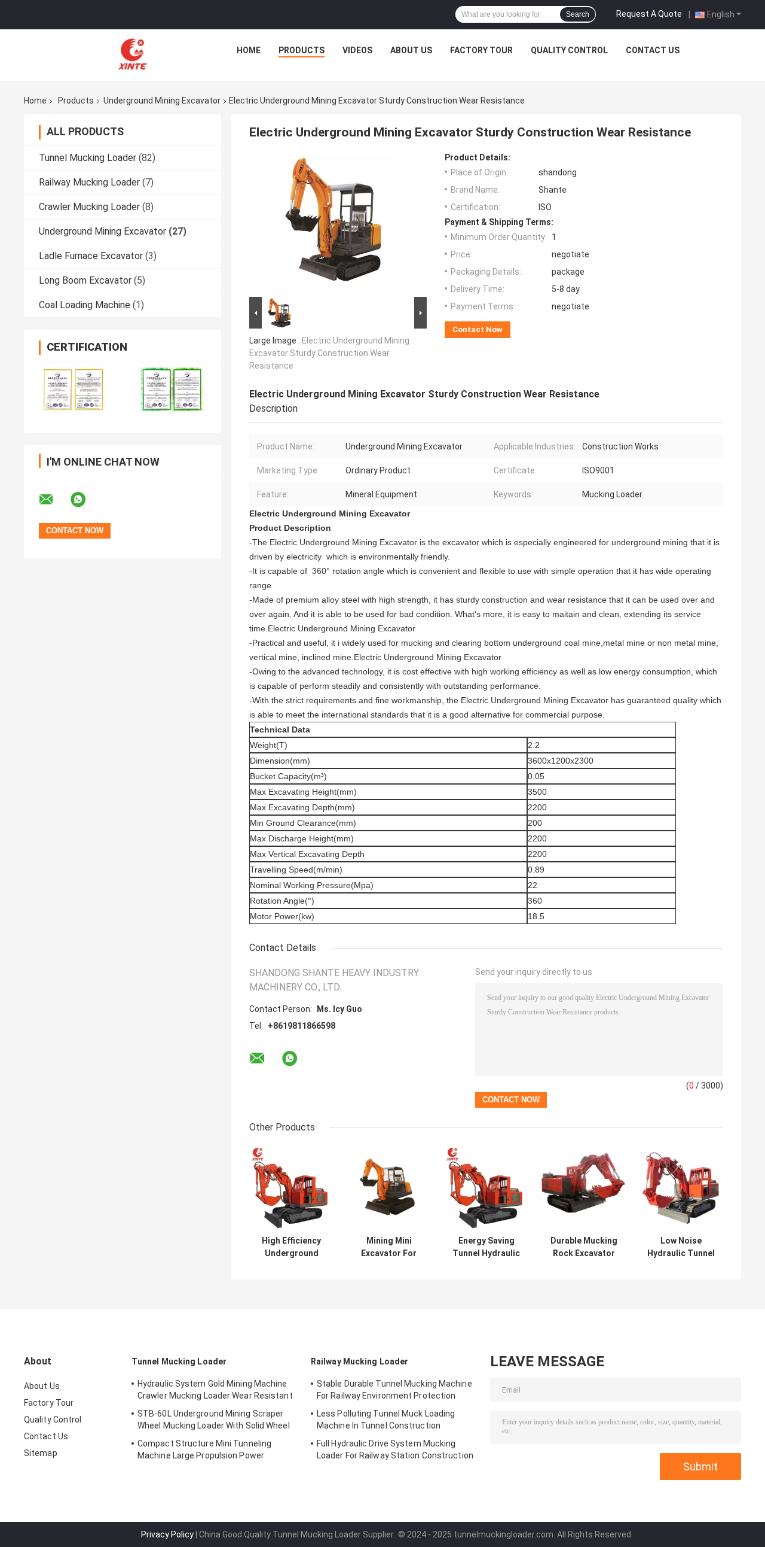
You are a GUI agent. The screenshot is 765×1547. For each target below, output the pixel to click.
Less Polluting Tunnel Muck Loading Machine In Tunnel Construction (386, 1419)
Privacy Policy (167, 1534)
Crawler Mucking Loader (89, 206)
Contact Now (477, 329)
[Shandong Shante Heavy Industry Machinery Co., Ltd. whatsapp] (85, 499)
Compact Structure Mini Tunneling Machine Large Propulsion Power (204, 1449)
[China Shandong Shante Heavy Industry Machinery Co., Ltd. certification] (73, 389)
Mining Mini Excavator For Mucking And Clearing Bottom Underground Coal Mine (389, 1247)
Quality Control (569, 50)
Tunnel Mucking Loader (87, 157)
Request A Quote (649, 14)
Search (577, 14)
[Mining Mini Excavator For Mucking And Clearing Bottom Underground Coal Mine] (389, 1187)
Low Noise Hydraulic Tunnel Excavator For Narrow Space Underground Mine (681, 1247)
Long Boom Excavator (85, 280)
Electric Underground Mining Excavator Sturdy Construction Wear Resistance (329, 353)
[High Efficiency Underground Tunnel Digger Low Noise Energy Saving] (291, 1187)
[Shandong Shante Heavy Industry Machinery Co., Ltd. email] (54, 499)
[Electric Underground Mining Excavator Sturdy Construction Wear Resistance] (333, 223)
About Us (411, 50)
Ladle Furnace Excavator (91, 256)
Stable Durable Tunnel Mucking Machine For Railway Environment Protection (394, 1389)
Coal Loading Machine (84, 305)
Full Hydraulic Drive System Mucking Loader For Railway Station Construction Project (395, 1451)
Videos (357, 50)
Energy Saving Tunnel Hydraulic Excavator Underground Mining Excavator (486, 1247)
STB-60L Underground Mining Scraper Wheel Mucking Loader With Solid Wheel (213, 1419)
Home (249, 50)
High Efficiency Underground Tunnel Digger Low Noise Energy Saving (291, 1247)
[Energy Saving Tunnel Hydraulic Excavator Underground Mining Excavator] (486, 1187)
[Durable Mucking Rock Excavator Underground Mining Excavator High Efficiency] (583, 1187)
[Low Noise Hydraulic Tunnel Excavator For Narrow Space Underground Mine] (681, 1187)
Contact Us (653, 50)
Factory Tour (481, 50)
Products (302, 50)
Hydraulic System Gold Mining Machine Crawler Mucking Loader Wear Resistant (215, 1389)
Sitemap (40, 1453)
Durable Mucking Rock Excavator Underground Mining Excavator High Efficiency (583, 1247)
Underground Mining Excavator (162, 100)
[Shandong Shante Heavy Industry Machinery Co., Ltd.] (133, 53)
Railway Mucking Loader (89, 182)
